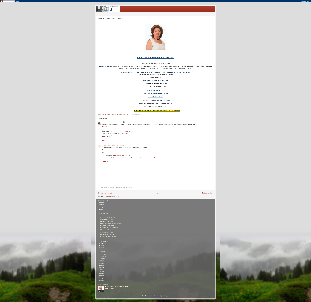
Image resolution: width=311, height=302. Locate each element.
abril (102, 251)
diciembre (103, 211)
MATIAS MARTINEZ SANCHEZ (108, 221)
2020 (100, 265)
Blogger (167, 295)
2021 (100, 263)
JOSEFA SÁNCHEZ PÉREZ (107, 219)
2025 (100, 204)
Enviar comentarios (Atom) (112, 196)
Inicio (157, 193)
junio (102, 247)
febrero (103, 256)
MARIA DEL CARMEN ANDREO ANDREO (110, 223)
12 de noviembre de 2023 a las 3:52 (114, 145)
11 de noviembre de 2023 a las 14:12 (122, 131)
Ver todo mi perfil (109, 288)
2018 (100, 269)
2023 (100, 209)
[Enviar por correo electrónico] (132, 114)
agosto (102, 243)
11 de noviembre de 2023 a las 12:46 (134, 122)
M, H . (103, 145)
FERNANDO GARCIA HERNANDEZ (109, 236)
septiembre (104, 241)
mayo (102, 249)
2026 (100, 202)
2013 (100, 280)
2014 (100, 278)
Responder (104, 126)
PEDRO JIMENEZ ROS (106, 230)
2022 (100, 261)
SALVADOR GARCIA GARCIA (107, 217)
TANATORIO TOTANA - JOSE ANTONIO (112, 122)
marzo (102, 254)
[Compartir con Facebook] (137, 114)
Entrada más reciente (105, 193)
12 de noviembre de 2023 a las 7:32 (120, 155)
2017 (100, 271)
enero (102, 258)
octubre (103, 239)
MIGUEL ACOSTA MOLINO (107, 234)
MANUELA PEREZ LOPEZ (107, 225)
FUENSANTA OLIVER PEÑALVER (109, 227)
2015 (100, 275)
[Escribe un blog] (134, 114)
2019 (100, 267)
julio (102, 245)
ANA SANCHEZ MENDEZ (106, 232)
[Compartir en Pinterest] (139, 114)
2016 (100, 273)
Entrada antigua (207, 193)
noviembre (103, 213)
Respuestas (106, 152)
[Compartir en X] (136, 114)
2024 (100, 207)
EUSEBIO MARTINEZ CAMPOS (108, 215)
